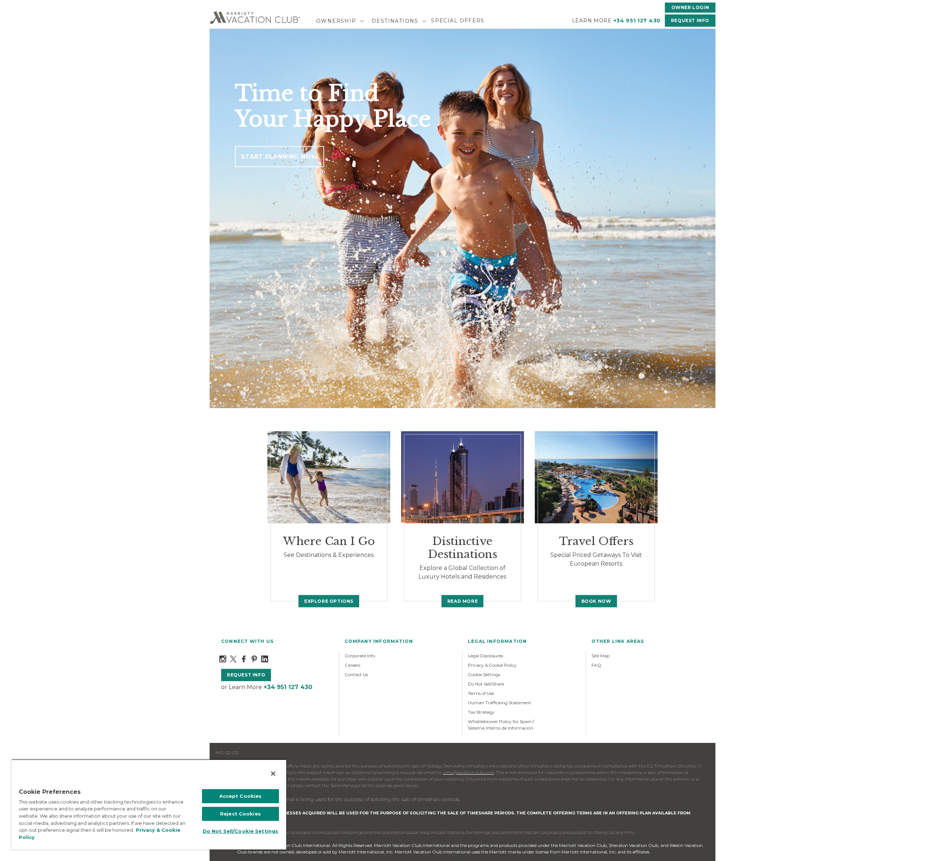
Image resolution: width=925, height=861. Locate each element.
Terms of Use (481, 693)
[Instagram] (222, 658)
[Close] (273, 774)
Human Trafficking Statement (499, 702)
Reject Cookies (240, 814)
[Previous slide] (221, 218)
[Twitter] (233, 658)
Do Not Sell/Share (486, 684)
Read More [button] (462, 600)
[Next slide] (703, 218)
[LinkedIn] (264, 658)
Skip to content (26, 4)
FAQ (596, 665)
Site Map (600, 655)
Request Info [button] (690, 20)
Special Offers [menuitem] (458, 20)
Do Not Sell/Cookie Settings (241, 831)
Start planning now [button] (279, 156)
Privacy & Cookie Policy (492, 665)
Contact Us (356, 674)
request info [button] (246, 675)
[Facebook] (243, 658)
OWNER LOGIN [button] (690, 7)
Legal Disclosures (485, 655)
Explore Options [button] (328, 600)
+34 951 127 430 (637, 20)
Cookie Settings (484, 674)
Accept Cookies (240, 796)
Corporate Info (360, 655)
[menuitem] (339, 21)
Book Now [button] (596, 600)
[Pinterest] (254, 658)
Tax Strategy (481, 712)
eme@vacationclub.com (468, 772)
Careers (352, 665)
